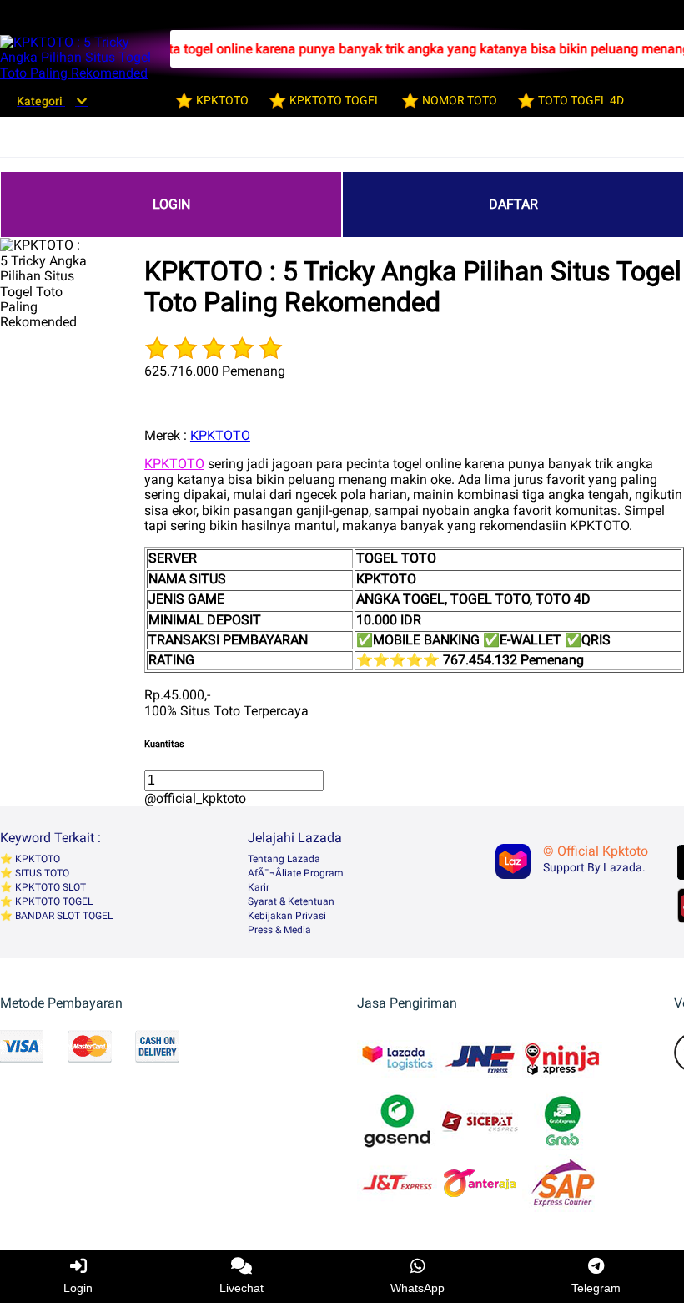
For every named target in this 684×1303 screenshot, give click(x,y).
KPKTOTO (220, 435)
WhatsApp (417, 1288)
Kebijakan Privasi (287, 916)
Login (78, 1288)
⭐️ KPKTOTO (30, 859)
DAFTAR (513, 204)
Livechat (241, 1288)
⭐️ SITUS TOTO (34, 873)
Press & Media (279, 930)
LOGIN (171, 204)
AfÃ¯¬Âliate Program (296, 873)
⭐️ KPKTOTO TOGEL (46, 901)
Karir (258, 887)
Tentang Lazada (284, 859)
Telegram (596, 1288)
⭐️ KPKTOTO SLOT (43, 887)
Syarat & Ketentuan (291, 901)
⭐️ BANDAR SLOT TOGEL (56, 916)
